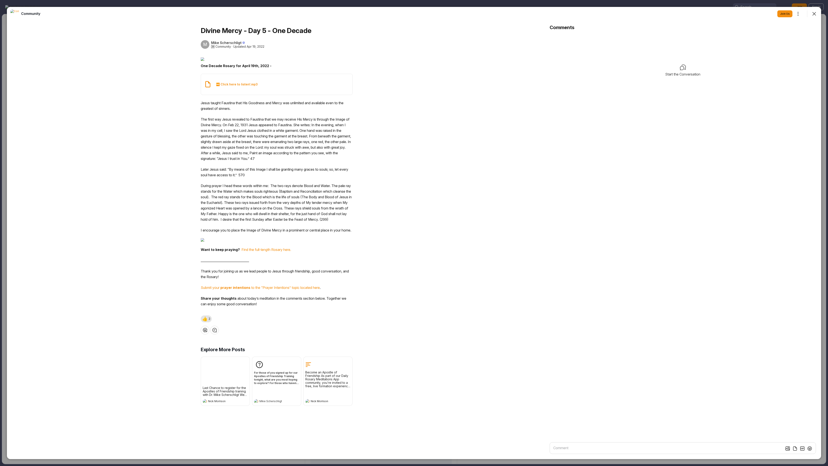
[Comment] (214, 330)
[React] (205, 330)
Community (223, 46)
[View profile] (205, 401)
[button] (206, 318)
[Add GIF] (802, 448)
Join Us (785, 13)
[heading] (221, 402)
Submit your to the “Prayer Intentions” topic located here (260, 287)
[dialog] (414, 233)
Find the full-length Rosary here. (266, 249)
